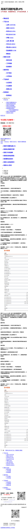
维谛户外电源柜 (10, 105)
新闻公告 (9, 89)
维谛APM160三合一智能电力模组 (13, 450)
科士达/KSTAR (11, 34)
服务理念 (6, 69)
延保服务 (9, 66)
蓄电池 (8, 53)
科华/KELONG (11, 31)
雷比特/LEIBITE (11, 47)
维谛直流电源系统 (11, 106)
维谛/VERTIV (10, 28)
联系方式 (3, 115)
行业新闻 (9, 86)
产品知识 (6, 79)
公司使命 (9, 76)
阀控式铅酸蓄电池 (13, 109)
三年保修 (9, 63)
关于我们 (9, 73)
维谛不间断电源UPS (11, 102)
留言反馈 (9, 60)
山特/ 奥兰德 (10, 41)
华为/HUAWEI (10, 44)
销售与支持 (6, 57)
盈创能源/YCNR (11, 50)
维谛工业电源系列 (11, 111)
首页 (2, 141)
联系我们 (6, 92)
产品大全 (6, 21)
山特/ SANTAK (11, 25)
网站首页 (6, 18)
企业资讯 (9, 82)
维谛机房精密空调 (11, 103)
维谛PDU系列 (9, 112)
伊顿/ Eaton (9, 37)
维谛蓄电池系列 (10, 108)
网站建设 (23, 507)
